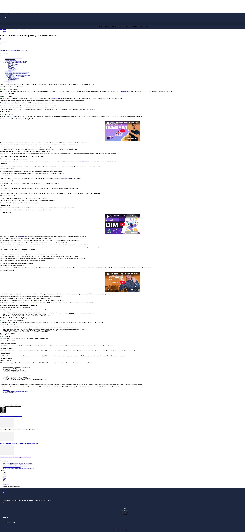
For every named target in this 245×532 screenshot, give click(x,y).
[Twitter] (11, 522)
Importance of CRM (8, 71)
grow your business (58, 98)
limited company (21, 236)
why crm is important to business (9, 392)
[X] (7, 46)
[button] (41, 14)
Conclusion (9, 82)
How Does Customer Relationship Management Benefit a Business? (15, 62)
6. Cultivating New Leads (11, 68)
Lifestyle (4, 478)
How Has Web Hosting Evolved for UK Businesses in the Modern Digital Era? (19, 468)
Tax (3, 480)
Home (1, 29)
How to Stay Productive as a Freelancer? (13, 406)
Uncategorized (5, 484)
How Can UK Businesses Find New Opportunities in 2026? (15, 457)
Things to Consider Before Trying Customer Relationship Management (17, 75)
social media (71, 313)
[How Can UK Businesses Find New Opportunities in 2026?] (7, 454)
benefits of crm (6, 390)
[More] (11, 46)
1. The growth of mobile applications (13, 78)
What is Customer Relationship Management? (13, 58)
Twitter (14, 522)
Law (3, 477)
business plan (33, 302)
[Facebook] (2, 46)
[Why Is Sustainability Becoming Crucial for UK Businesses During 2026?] (7, 440)
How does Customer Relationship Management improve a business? (17, 72)
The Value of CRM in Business (10, 60)
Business (4, 29)
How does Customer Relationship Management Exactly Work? (16, 61)
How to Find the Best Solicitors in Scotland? (11, 467)
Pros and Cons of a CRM (9, 81)
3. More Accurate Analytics (12, 65)
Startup (4, 479)
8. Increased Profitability (11, 70)
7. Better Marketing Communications (13, 69)
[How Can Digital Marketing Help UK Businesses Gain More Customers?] (7, 427)
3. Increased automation (11, 80)
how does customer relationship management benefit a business (15, 391)
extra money (32, 355)
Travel (4, 482)
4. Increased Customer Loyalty (12, 66)
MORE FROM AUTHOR (16, 416)
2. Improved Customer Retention (13, 64)
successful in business (124, 91)
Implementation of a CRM (10, 59)
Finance (4, 474)
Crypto (4, 473)
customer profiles (14, 142)
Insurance (4, 476)
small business (89, 109)
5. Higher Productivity (11, 67)
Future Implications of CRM (10, 77)
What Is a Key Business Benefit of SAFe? (14, 404)
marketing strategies (65, 178)
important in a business (12, 116)
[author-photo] (3, 412)
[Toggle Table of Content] (1, 55)
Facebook (7, 522)
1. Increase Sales (10, 63)
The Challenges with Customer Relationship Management (15, 76)
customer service (85, 161)
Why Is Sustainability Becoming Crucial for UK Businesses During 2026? (19, 443)
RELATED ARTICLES (5, 416)
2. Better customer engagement (12, 79)
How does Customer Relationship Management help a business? (16, 73)
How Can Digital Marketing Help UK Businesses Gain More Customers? (19, 429)
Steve (1, 39)
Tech (4, 32)
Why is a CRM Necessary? (9, 74)
